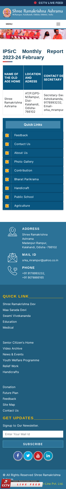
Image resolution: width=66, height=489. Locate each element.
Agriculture (20, 205)
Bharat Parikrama (25, 179)
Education (10, 321)
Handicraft (20, 188)
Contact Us (20, 144)
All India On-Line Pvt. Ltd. (45, 484)
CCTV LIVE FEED (51, 3)
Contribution (21, 170)
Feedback (19, 135)
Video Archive (12, 348)
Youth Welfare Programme (21, 360)
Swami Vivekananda (17, 316)
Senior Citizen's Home (18, 342)
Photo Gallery (22, 161)
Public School (22, 197)
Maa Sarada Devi (14, 310)
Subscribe (33, 444)
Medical (8, 327)
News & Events (13, 354)
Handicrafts (11, 372)
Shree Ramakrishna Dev (19, 304)
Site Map (9, 404)
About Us (19, 153)
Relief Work (11, 366)
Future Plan (10, 393)
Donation (9, 387)
